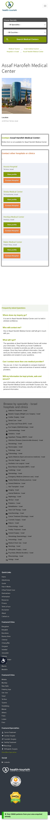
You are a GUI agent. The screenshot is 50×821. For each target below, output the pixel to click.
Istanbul (4, 649)
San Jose (5, 693)
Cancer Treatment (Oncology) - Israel (20, 516)
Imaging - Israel (13, 490)
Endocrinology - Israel (15, 526)
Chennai (4, 640)
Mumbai (4, 683)
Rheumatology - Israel (15, 556)
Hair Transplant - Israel (16, 486)
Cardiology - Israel (14, 470)
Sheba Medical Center (13, 191)
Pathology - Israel (14, 450)
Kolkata (4, 656)
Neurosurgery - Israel (15, 447)
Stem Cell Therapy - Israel (17, 510)
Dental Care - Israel (14, 420)
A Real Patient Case (8, 590)
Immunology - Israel (15, 539)
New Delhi (5, 686)
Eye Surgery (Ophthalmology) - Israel (20, 427)
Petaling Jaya (6, 689)
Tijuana (4, 703)
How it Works (6, 587)
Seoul (4, 696)
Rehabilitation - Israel (15, 506)
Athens (4, 712)
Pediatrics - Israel (14, 503)
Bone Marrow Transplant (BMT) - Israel (21, 467)
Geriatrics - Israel (14, 434)
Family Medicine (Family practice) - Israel (22, 480)
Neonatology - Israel (15, 444)
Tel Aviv (4, 699)
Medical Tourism (14, 49)
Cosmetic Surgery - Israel (17, 520)
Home (4, 577)
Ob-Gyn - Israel (13, 500)
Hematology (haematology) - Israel (20, 536)
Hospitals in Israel (13, 51)
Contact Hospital (12, 180)
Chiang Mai (6, 643)
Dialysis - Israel (13, 523)
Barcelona (5, 633)
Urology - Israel (13, 559)
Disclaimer (5, 610)
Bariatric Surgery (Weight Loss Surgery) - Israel (24, 414)
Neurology (7, 746)
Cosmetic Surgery (10, 739)
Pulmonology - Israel (15, 453)
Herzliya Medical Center (13, 217)
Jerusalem (5, 653)
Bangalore (5, 626)
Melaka (4, 679)
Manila (4, 666)
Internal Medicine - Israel (16, 493)
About (4, 613)
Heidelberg (5, 706)
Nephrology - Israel (14, 496)
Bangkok (5, 630)
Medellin (5, 669)
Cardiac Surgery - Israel (16, 417)
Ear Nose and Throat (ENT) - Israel (20, 424)
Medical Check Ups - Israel (17, 543)
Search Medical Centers (27, 39)
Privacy (4, 603)
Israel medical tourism (31, 49)
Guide (4, 583)
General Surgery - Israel (16, 533)
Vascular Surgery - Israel (16, 460)
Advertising (6, 580)
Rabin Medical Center (12, 242)
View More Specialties (9, 752)
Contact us (5, 616)
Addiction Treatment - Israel (17, 410)
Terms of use (6, 606)
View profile (12, 174)
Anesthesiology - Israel (16, 513)
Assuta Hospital (10, 166)
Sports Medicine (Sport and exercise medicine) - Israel (26, 457)
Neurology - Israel (14, 546)
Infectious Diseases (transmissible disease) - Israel (25, 440)
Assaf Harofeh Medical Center (33, 51)
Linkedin (7, 762)
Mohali (4, 709)
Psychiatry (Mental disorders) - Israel (20, 553)
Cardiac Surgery (9, 736)
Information (6, 597)
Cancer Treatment (10, 732)
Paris (3, 722)
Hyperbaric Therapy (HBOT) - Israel (20, 437)
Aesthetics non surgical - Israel (18, 463)
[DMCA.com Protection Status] (15, 797)
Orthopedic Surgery (10, 749)
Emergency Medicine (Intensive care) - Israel (23, 477)
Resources (5, 600)
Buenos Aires (6, 636)
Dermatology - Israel (15, 473)
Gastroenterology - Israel (16, 430)
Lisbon (4, 719)
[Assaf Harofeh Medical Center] (16, 95)
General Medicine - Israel (16, 483)
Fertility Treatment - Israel (17, 529)
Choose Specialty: (10, 20)
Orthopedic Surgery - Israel (17, 549)
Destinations (6, 593)
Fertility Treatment (10, 742)
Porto (3, 716)
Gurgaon (5, 646)
